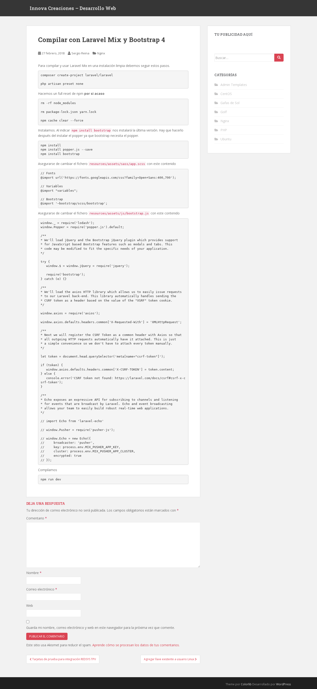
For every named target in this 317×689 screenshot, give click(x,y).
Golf (223, 112)
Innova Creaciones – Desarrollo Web (73, 8)
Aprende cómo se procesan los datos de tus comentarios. (136, 645)
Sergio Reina (80, 53)
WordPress (283, 684)
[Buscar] (279, 58)
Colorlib (246, 684)
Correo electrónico (41, 589)
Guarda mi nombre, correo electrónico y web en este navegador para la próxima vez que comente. (100, 627)
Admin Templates (233, 84)
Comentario (36, 518)
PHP (223, 130)
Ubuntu (225, 139)
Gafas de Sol (229, 103)
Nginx (101, 53)
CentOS (226, 94)
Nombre (34, 573)
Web (29, 605)
